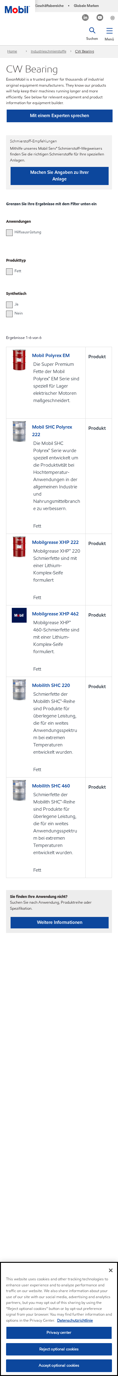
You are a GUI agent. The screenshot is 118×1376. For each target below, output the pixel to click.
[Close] (110, 1270)
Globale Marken (86, 5)
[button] (109, 33)
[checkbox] (9, 232)
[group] (56, 232)
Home (12, 51)
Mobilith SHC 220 (51, 685)
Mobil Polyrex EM (51, 355)
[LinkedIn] (85, 18)
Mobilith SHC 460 (51, 786)
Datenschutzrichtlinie (75, 1320)
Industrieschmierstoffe (48, 51)
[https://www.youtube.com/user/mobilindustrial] (100, 18)
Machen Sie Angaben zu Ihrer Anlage (59, 175)
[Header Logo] (17, 6)
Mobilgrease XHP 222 (55, 542)
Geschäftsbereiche (49, 5)
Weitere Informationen (59, 922)
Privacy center (59, 1332)
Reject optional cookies (59, 1349)
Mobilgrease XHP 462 (55, 614)
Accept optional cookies (59, 1365)
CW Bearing (84, 51)
